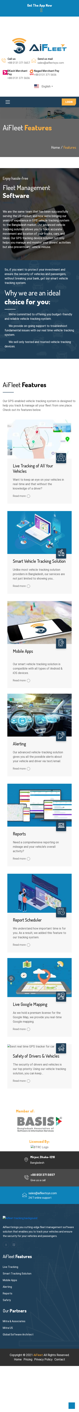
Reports (19, 834)
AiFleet (38, 1355)
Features (70, 147)
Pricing (28, 1359)
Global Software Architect (18, 1334)
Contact (59, 1359)
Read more (19, 495)
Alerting (19, 744)
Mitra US (8, 1327)
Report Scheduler (27, 920)
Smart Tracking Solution (17, 1273)
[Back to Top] (72, 1405)
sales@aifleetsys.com (50, 62)
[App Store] (41, 10)
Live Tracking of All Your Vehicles (33, 468)
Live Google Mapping (30, 1004)
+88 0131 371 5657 (19, 62)
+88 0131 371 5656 (18, 78)
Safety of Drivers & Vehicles (36, 1056)
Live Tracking (10, 1266)
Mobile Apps (23, 651)
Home (18, 1359)
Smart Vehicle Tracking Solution (39, 561)
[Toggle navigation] (8, 101)
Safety (7, 1300)
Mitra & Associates (14, 1321)
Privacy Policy (43, 1359)
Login (69, 102)
